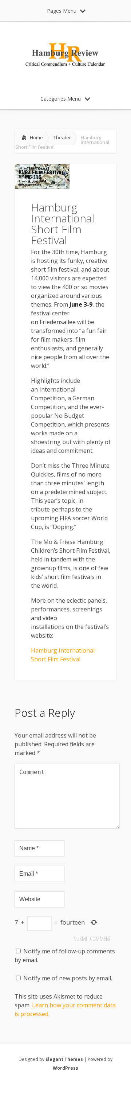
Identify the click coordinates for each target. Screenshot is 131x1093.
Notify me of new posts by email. (67, 978)
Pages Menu (61, 10)
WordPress (65, 1068)
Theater (62, 137)
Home (36, 137)
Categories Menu (60, 98)
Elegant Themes (64, 1059)
